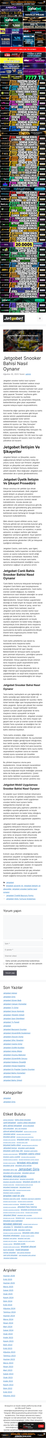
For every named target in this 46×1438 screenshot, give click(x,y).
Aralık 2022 (8, 1381)
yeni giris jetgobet (10, 1255)
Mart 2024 (7, 1327)
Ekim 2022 (7, 1388)
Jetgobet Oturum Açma (13, 1037)
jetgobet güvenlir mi (14, 886)
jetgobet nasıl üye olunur (10, 1201)
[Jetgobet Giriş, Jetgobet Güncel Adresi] (14, 318)
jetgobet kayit (25, 1187)
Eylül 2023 (7, 1348)
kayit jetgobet (8, 1250)
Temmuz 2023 (9, 1356)
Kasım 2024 (8, 1298)
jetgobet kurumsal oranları (23, 1190)
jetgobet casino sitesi (29, 1153)
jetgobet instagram (10, 1187)
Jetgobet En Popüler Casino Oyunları (19, 1069)
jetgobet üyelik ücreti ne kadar (11, 1247)
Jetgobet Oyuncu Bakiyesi (14, 1055)
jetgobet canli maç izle (13, 1151)
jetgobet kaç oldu (9, 1190)
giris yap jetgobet (21, 1128)
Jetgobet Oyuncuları (12, 1077)
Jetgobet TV (8, 1227)
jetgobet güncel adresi (11, 1179)
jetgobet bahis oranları (9, 1142)
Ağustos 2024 (9, 1308)
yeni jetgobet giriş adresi (27, 1255)
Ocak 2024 (8, 1334)
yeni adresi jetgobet (24, 1252)
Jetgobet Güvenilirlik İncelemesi (16, 1033)
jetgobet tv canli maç (23, 1227)
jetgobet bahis (23, 1139)
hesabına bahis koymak (30, 1131)
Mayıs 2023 (8, 1363)
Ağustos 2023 (9, 1352)
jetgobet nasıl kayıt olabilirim (31, 1199)
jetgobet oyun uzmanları (9, 1207)
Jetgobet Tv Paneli (11, 1022)
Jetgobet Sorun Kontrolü (13, 1011)
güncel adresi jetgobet (13, 1131)
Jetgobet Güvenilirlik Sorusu (15, 1058)
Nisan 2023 (8, 1367)
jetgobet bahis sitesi (12, 1145)
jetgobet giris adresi (27, 1162)
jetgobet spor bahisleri (13, 1221)
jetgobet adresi (9, 1137)
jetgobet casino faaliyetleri (10, 1154)
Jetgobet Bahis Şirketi (12, 1080)
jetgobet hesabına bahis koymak (24, 1184)
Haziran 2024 (9, 1316)
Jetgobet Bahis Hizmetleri (14, 1073)
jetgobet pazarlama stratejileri (11, 1210)
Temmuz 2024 (9, 1312)
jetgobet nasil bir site (13, 1195)
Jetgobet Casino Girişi (12, 1044)
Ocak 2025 (8, 1294)
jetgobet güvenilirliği (27, 1179)
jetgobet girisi (8, 1166)
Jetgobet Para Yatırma (27, 1207)
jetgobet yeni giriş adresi (10, 1241)
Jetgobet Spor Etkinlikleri (13, 1018)
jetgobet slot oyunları (24, 1215)
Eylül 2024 (7, 1305)
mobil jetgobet (22, 1249)
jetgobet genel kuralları (9, 1163)
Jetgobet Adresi (10, 993)
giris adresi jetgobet (12, 1125)
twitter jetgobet (9, 1253)
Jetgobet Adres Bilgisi (12, 1051)
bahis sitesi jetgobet (23, 1120)
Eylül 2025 (7, 1279)
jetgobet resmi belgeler (31, 1212)
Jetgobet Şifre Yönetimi (13, 1040)
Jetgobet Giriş (9, 997)
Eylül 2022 (7, 1392)
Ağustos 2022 (9, 1396)
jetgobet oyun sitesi (27, 1204)
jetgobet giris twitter (23, 1166)
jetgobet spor (20, 1218)
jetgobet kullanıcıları (10, 1258)
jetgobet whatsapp (11, 1235)
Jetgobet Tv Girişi (10, 1008)
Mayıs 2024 (8, 1319)
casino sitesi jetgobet (26, 1122)
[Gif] (23, 133)
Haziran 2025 (9, 1283)
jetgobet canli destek (26, 1148)
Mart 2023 (7, 1370)
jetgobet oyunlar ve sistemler (11, 1204)
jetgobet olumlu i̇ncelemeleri (25, 1201)
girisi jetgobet (28, 1126)
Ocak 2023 (8, 1377)
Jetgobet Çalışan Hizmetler (15, 1004)
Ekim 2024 (7, 1301)
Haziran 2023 (9, 1359)
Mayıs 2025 (8, 1287)
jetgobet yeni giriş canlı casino (26, 1241)
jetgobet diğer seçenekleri (28, 1157)
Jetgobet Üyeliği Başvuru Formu (19, 895)
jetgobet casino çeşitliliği (11, 1157)
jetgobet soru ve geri (9, 1218)
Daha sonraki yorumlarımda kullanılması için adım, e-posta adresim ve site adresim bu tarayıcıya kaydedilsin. (24, 963)
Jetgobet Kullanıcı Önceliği (14, 1062)
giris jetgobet (8, 1128)
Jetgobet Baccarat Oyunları (15, 1029)
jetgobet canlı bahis (30, 1151)
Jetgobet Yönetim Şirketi (13, 1015)
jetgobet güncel (28, 1173)
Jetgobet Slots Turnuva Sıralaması (21, 899)
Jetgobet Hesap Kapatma (14, 1066)
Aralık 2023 (8, 1337)
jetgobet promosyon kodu (31, 1210)
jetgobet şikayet (28, 1246)
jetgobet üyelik (19, 1244)
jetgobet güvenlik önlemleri (12, 1182)
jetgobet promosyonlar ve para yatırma (13, 1212)
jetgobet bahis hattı (35, 1139)
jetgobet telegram (12, 1223)
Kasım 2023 (8, 1341)
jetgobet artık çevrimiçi (9, 1139)
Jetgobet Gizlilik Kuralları (13, 1048)
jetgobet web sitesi (30, 1233)
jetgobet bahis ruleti (22, 1142)
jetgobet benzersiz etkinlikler (30, 1145)
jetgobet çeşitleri (8, 1244)
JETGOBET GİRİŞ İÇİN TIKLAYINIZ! (23, 49)
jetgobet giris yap (10, 1170)
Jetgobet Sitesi (9, 1215)
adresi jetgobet (8, 1120)
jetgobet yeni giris (24, 1238)
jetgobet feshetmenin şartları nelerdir (29, 1159)
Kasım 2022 (8, 1385)
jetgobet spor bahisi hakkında (34, 1218)
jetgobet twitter (24, 1230)
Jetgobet (10, 882)
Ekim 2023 (7, 1345)
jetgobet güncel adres (14, 1176)
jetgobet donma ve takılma (10, 1159)
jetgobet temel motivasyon (30, 1224)
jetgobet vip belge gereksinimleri (12, 1233)
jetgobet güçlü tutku (8, 1184)
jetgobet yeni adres (10, 1238)
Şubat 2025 (8, 1290)
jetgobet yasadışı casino (27, 1235)
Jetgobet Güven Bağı (12, 1000)
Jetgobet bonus (10, 1148)
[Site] (23, 82)
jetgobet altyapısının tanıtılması (25, 1137)
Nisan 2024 (8, 1323)
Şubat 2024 (8, 1330)
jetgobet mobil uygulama (11, 1193)
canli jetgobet (9, 1122)
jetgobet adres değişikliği (23, 1134)
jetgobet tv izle (10, 1230)
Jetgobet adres (9, 1134)
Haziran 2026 (9, 1276)
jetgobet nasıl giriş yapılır (11, 1199)
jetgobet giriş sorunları (12, 1173)
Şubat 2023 (8, 1374)
